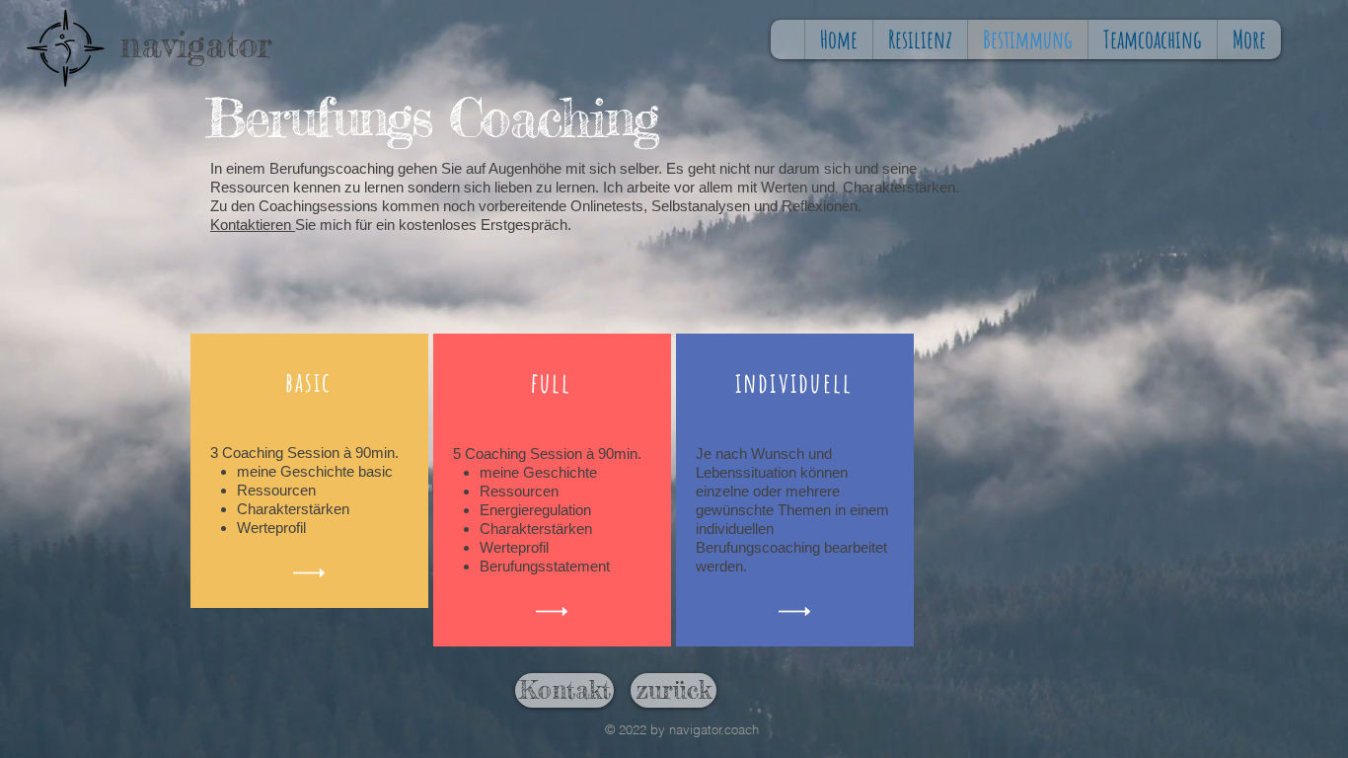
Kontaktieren (252, 224)
